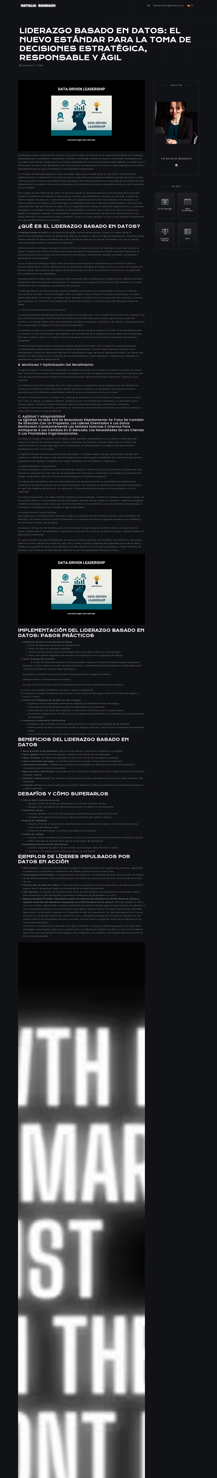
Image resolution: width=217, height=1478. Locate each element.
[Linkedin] (176, 165)
